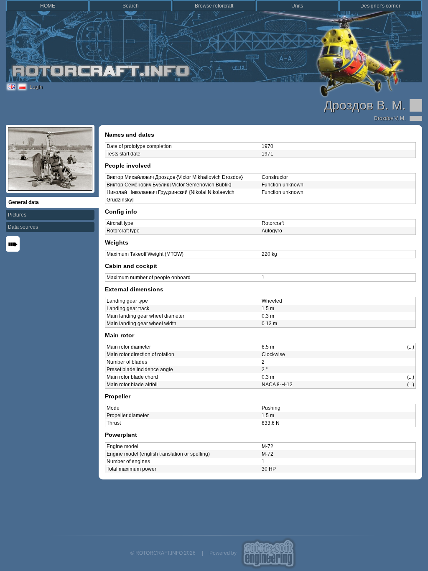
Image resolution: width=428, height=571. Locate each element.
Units (297, 6)
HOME (47, 6)
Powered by (223, 553)
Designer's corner (380, 6)
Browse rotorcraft (214, 6)
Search (130, 6)
